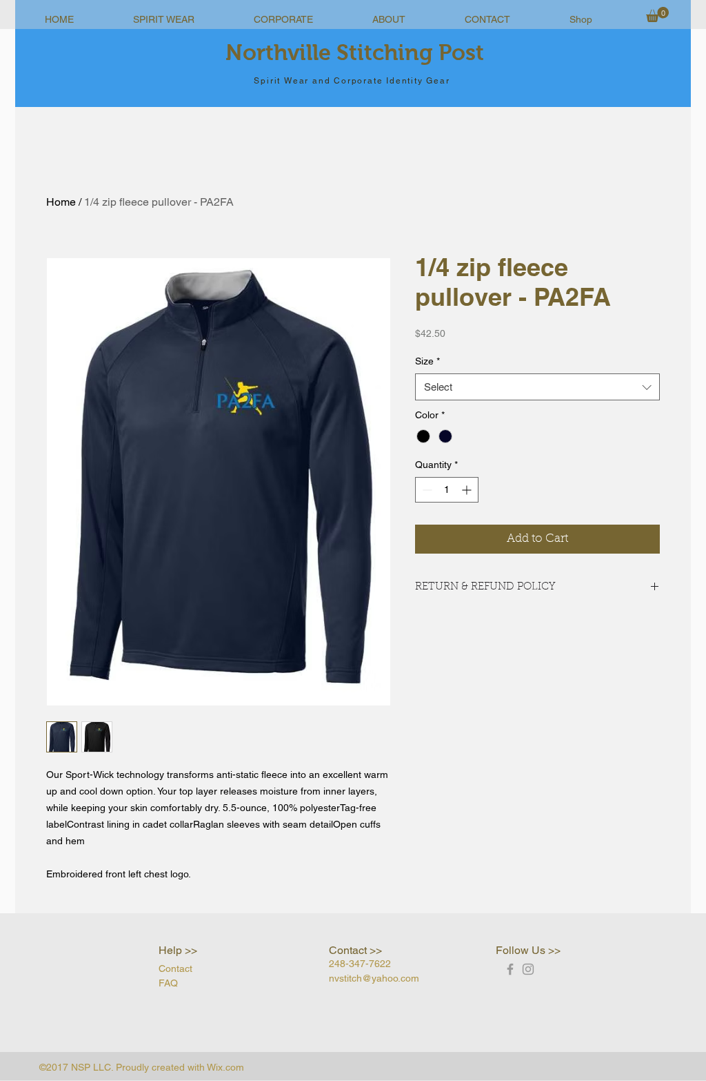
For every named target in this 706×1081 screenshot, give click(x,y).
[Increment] (467, 490)
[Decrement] (425, 490)
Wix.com (225, 1067)
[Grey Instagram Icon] (528, 969)
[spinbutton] (446, 490)
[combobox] (537, 386)
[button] (657, 14)
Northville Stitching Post (354, 52)
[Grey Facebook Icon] (510, 969)
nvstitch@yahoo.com (374, 978)
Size (427, 361)
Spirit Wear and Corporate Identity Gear (352, 81)
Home (61, 201)
